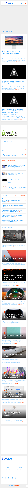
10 (4, 409)
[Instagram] (15, 478)
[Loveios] (9, 4)
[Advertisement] (14, 17)
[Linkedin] (12, 478)
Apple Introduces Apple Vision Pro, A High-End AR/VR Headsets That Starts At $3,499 (16, 181)
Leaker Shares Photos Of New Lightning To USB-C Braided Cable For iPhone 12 (14, 413)
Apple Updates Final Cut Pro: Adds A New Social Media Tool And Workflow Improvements (13, 53)
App (2, 50)
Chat (20, 472)
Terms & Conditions (8, 472)
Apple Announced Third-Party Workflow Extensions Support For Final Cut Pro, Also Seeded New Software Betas (13, 111)
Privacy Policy (20, 469)
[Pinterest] (9, 478)
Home (8, 467)
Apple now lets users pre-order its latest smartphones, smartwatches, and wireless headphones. (16, 166)
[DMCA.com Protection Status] (9, 135)
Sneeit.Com (16, 485)
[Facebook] (2, 478)
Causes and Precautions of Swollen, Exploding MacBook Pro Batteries (14, 354)
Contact (20, 467)
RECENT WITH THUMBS (8, 161)
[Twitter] (5, 478)
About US (8, 469)
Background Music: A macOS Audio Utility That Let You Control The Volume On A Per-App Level (13, 394)
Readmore (18, 61)
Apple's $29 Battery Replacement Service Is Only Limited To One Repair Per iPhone (13, 277)
